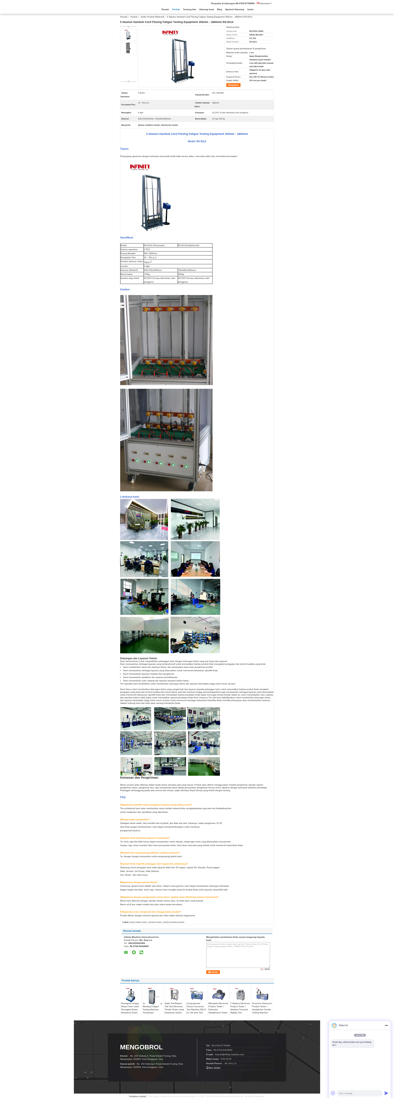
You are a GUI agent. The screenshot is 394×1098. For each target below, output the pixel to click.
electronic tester (155, 922)
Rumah (165, 9)
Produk (176, 9)
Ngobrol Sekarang (234, 9)
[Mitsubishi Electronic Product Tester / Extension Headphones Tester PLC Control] (218, 994)
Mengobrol (233, 85)
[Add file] (333, 1093)
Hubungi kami (206, 9)
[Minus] (386, 1025)
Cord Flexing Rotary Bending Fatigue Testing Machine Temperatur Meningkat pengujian (152, 1011)
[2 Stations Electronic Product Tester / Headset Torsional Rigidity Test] (240, 994)
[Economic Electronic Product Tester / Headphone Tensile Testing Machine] (262, 994)
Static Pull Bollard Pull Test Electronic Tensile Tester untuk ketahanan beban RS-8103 (174, 1009)
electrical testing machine (173, 922)
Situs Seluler (214, 1068)
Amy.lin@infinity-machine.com (229, 1054)
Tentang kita (189, 9)
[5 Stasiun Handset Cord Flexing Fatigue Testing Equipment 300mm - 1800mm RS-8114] (128, 35)
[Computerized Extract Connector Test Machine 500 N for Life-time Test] (196, 994)
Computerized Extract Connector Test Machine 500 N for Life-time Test (196, 1008)
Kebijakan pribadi (137, 1096)
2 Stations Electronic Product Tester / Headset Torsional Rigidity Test (240, 1008)
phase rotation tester (138, 922)
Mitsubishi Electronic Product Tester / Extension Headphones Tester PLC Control (218, 1009)
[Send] (386, 1093)
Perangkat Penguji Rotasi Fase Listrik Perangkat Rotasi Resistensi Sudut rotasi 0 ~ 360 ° (130, 1009)
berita (250, 9)
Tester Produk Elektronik (152, 17)
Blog (219, 9)
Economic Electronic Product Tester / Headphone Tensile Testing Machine (262, 1008)
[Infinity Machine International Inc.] (137, 9)
